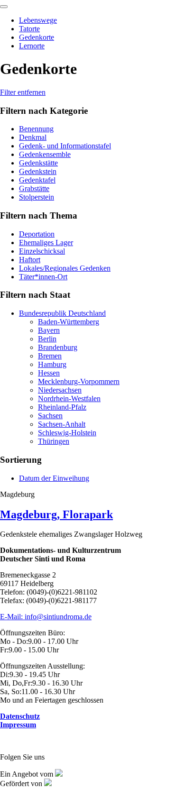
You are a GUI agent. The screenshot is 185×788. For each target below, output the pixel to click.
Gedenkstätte (38, 163)
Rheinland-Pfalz (62, 407)
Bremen (50, 356)
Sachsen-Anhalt (61, 424)
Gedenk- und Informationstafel (65, 146)
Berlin (47, 339)
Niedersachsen (60, 390)
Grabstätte (34, 188)
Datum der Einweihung (54, 478)
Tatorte (29, 29)
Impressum (18, 725)
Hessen (49, 373)
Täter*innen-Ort (43, 277)
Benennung (36, 129)
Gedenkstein (37, 171)
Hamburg (52, 364)
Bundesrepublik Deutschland (62, 313)
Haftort (29, 260)
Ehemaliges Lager (46, 242)
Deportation (37, 234)
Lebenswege (38, 20)
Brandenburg (57, 347)
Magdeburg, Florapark (56, 514)
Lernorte (32, 46)
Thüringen (53, 441)
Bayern (49, 330)
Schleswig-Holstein (67, 433)
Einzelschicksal (42, 251)
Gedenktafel (37, 180)
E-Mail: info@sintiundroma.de (46, 617)
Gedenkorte (36, 37)
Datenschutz (20, 716)
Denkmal (32, 137)
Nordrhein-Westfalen (69, 398)
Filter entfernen (23, 92)
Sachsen (50, 416)
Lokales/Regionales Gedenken (65, 268)
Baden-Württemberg (68, 322)
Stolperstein (36, 197)
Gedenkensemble (45, 154)
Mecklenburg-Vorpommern (79, 381)
